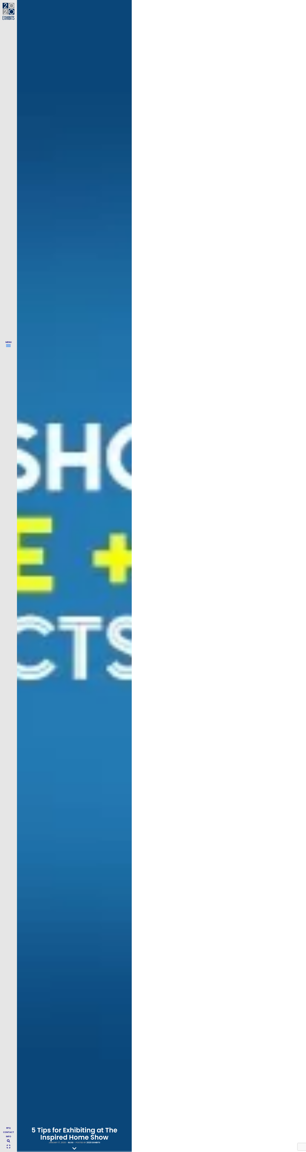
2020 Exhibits (93, 1142)
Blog (70, 1142)
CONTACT (8, 1132)
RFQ (8, 1127)
